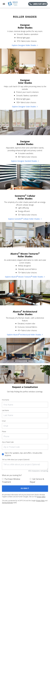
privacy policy (41, 497)
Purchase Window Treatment (11, 480)
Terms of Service (7, 502)
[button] (3, 3)
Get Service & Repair (37, 480)
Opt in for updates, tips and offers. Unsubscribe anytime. (23, 454)
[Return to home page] (15, 3)
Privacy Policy (40, 501)
